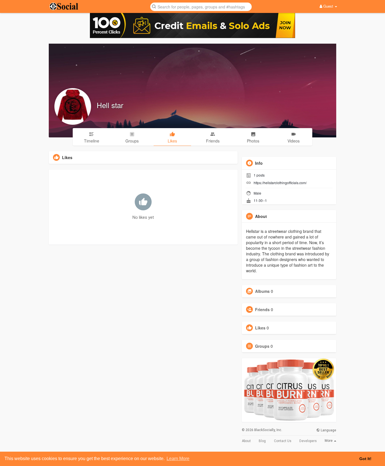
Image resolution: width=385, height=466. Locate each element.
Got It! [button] (365, 458)
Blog (262, 441)
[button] (201, 6)
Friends (262, 309)
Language (328, 430)
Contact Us (282, 441)
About (246, 441)
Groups (262, 346)
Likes (260, 327)
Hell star (110, 105)
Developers (308, 441)
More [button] (329, 441)
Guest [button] (328, 6)
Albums (262, 291)
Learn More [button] (178, 458)
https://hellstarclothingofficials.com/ (280, 182)
